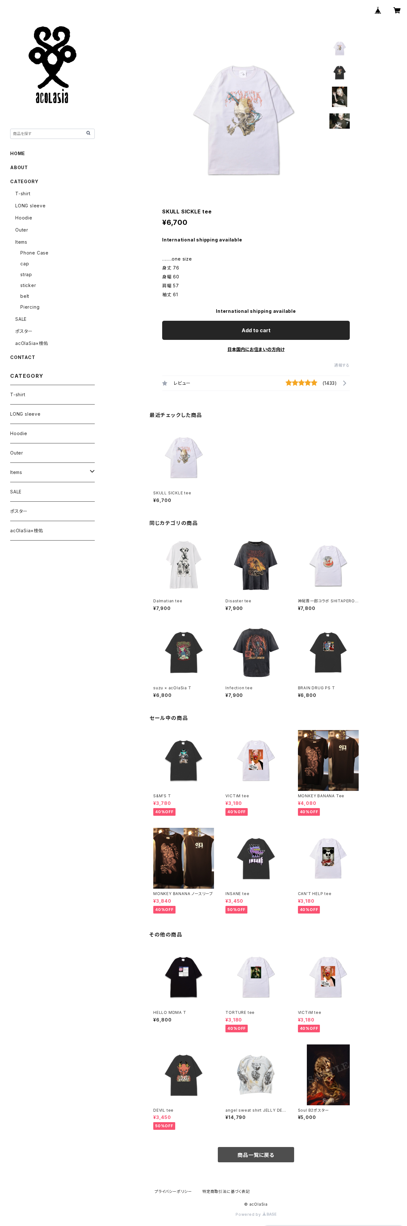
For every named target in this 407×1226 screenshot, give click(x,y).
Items (21, 242)
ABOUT (19, 167)
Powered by (249, 1214)
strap (26, 274)
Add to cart (256, 330)
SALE (21, 319)
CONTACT (22, 357)
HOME (17, 153)
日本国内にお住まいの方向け (256, 349)
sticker (28, 285)
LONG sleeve (30, 205)
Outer (21, 230)
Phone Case (34, 252)
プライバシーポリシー (173, 1191)
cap (24, 263)
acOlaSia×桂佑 (31, 343)
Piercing (29, 307)
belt (24, 296)
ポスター (24, 331)
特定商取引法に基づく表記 (226, 1191)
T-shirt (23, 193)
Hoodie (23, 217)
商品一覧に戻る (256, 1155)
